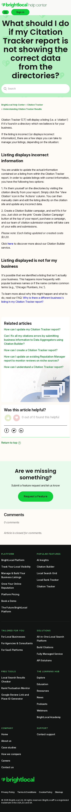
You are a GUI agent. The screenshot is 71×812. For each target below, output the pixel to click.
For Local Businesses (13, 636)
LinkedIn (21, 431)
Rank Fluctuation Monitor (15, 688)
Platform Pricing (10, 594)
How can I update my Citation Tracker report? (32, 329)
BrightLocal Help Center (13, 105)
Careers (5, 760)
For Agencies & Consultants (17, 643)
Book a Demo (8, 601)
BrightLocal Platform (12, 560)
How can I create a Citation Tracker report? (30, 350)
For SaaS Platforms (12, 649)
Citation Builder (45, 566)
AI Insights (43, 560)
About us (6, 740)
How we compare (11, 754)
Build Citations (45, 647)
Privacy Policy (8, 792)
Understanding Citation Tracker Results (22, 109)
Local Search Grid (47, 573)
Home (4, 734)
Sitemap (59, 792)
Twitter (14, 431)
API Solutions (44, 660)
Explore (41, 677)
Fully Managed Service (50, 653)
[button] (5, 12)
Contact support (46, 734)
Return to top (9, 442)
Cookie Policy (45, 792)
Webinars (42, 710)
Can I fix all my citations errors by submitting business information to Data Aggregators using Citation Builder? (33, 339)
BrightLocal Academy (49, 717)
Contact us (7, 767)
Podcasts (42, 704)
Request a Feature (35, 496)
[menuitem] (24, 6)
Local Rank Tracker (47, 579)
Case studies (8, 747)
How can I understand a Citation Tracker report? (33, 367)
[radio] (8, 418)
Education (42, 684)
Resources (43, 690)
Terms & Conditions (26, 792)
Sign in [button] (20, 12)
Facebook (6, 431)
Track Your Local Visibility (16, 566)
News (40, 697)
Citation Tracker (35, 105)
